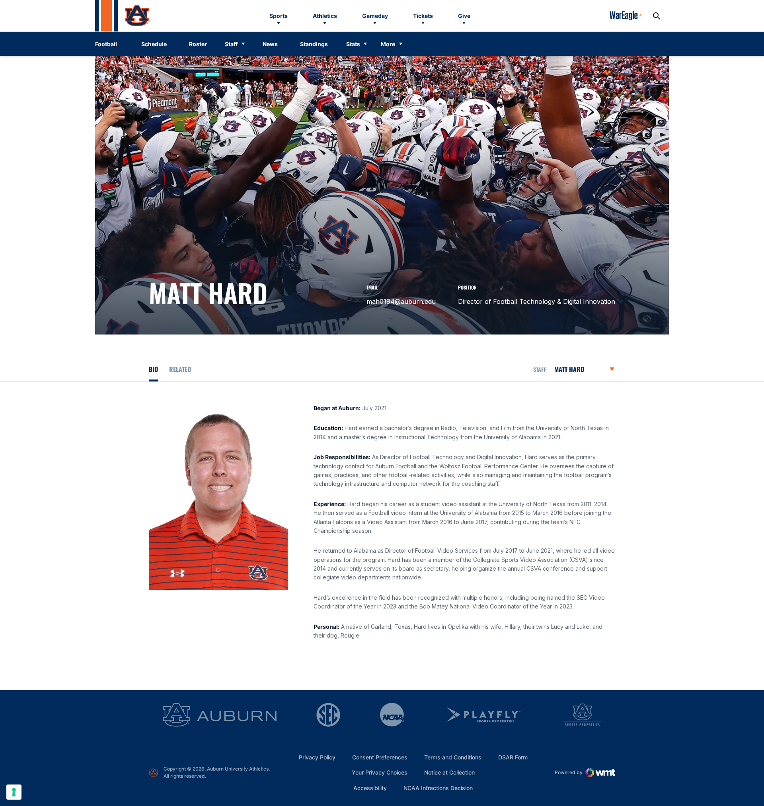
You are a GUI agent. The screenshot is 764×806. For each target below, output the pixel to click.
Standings (314, 44)
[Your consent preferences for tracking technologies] (13, 792)
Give (464, 15)
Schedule (154, 44)
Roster (198, 44)
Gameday (375, 15)
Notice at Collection (449, 772)
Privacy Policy (317, 757)
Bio (153, 369)
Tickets (423, 15)
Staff (231, 44)
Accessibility (370, 787)
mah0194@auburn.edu (401, 301)
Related (180, 369)
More (388, 44)
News (270, 44)
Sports (278, 15)
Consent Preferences (379, 757)
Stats (353, 44)
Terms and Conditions (452, 757)
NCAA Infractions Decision (438, 787)
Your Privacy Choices (379, 772)
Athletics (325, 15)
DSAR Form (513, 757)
